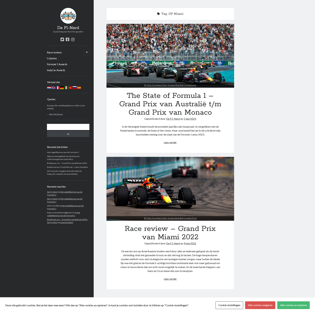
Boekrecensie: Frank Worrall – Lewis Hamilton (67, 167)
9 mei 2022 (190, 243)
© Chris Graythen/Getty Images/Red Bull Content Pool (170, 218)
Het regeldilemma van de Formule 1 (63, 152)
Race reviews (54, 52)
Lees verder (170, 142)
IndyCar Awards (56, 70)
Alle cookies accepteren (293, 305)
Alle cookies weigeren (260, 305)
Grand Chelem (66, 222)
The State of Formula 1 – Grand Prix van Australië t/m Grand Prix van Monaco (170, 56)
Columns (52, 58)
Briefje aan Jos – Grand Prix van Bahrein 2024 (67, 163)
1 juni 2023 (190, 118)
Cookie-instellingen (229, 305)
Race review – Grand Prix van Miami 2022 (170, 189)
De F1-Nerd (68, 28)
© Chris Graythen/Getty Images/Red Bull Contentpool (170, 85)
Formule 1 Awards (57, 64)
